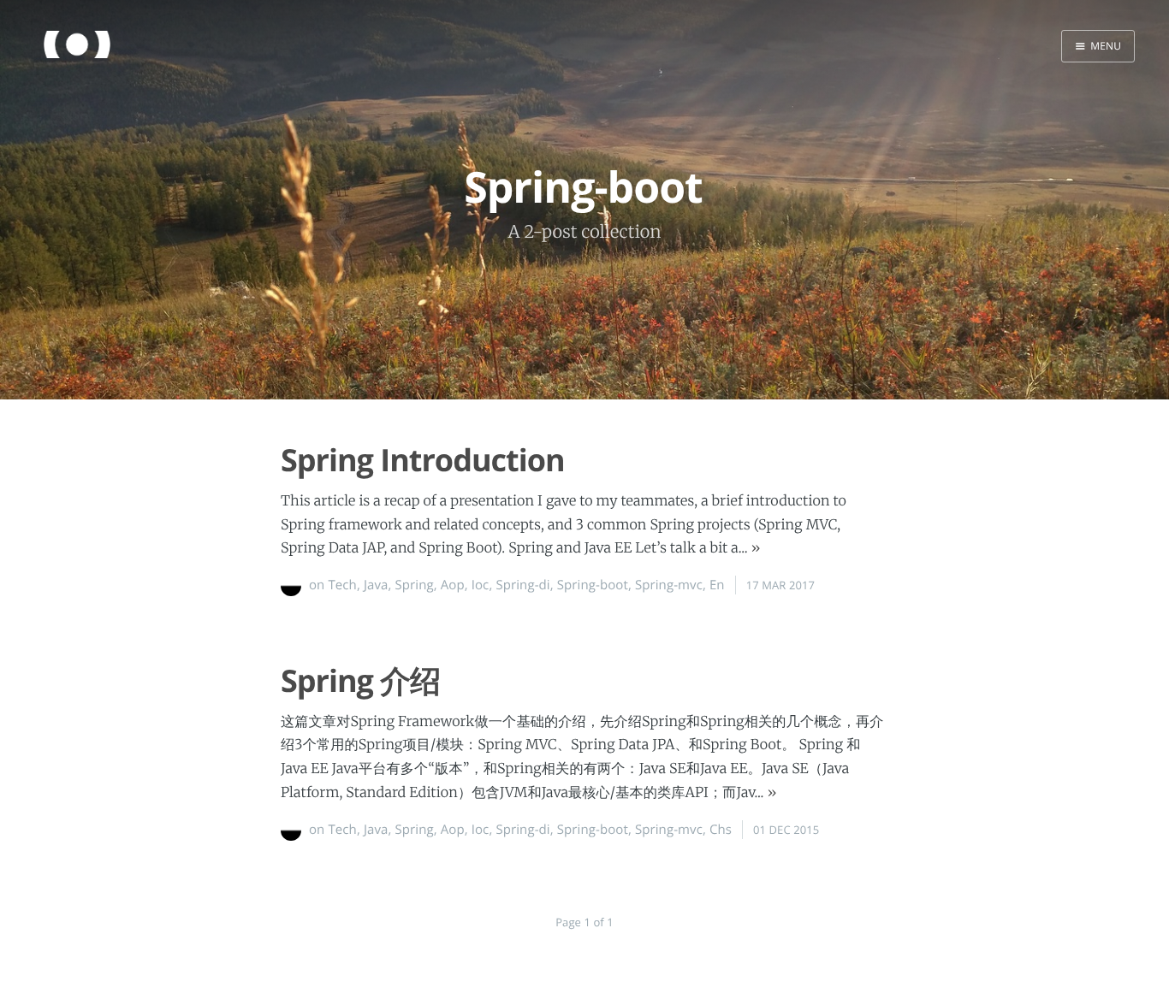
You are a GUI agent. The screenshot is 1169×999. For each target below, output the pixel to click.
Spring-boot (592, 585)
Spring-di (522, 585)
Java (376, 585)
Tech (342, 585)
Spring (414, 585)
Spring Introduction (423, 460)
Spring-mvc (669, 585)
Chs (720, 829)
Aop (453, 585)
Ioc (481, 585)
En (717, 585)
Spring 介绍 (360, 680)
